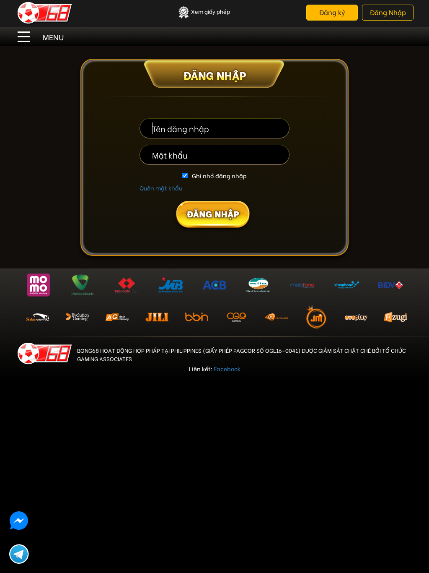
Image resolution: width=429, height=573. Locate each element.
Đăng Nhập (388, 12)
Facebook (227, 368)
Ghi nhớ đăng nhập (219, 176)
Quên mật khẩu (161, 187)
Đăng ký (332, 12)
